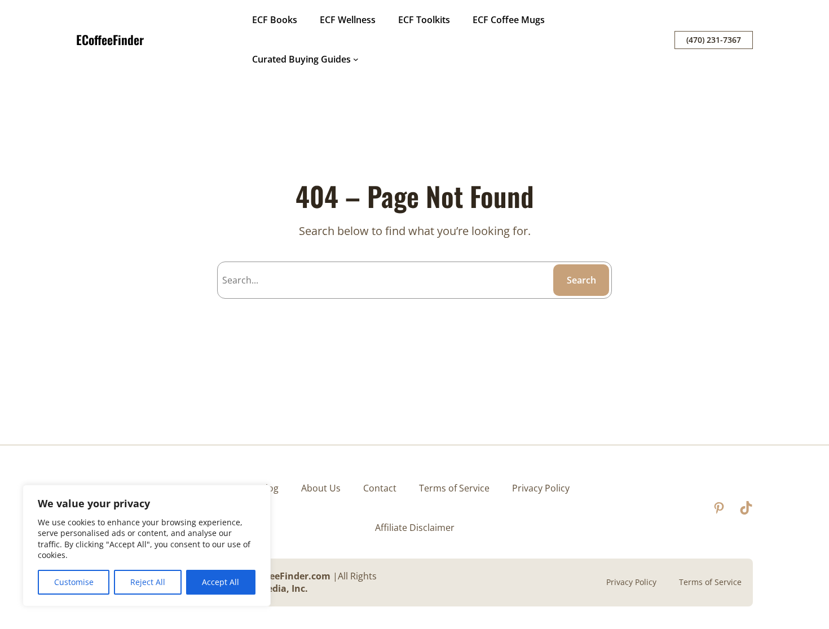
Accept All (220, 582)
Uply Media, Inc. (272, 588)
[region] (147, 545)
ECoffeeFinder (110, 39)
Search (581, 280)
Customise (74, 582)
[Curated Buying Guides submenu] (356, 59)
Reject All (147, 582)
